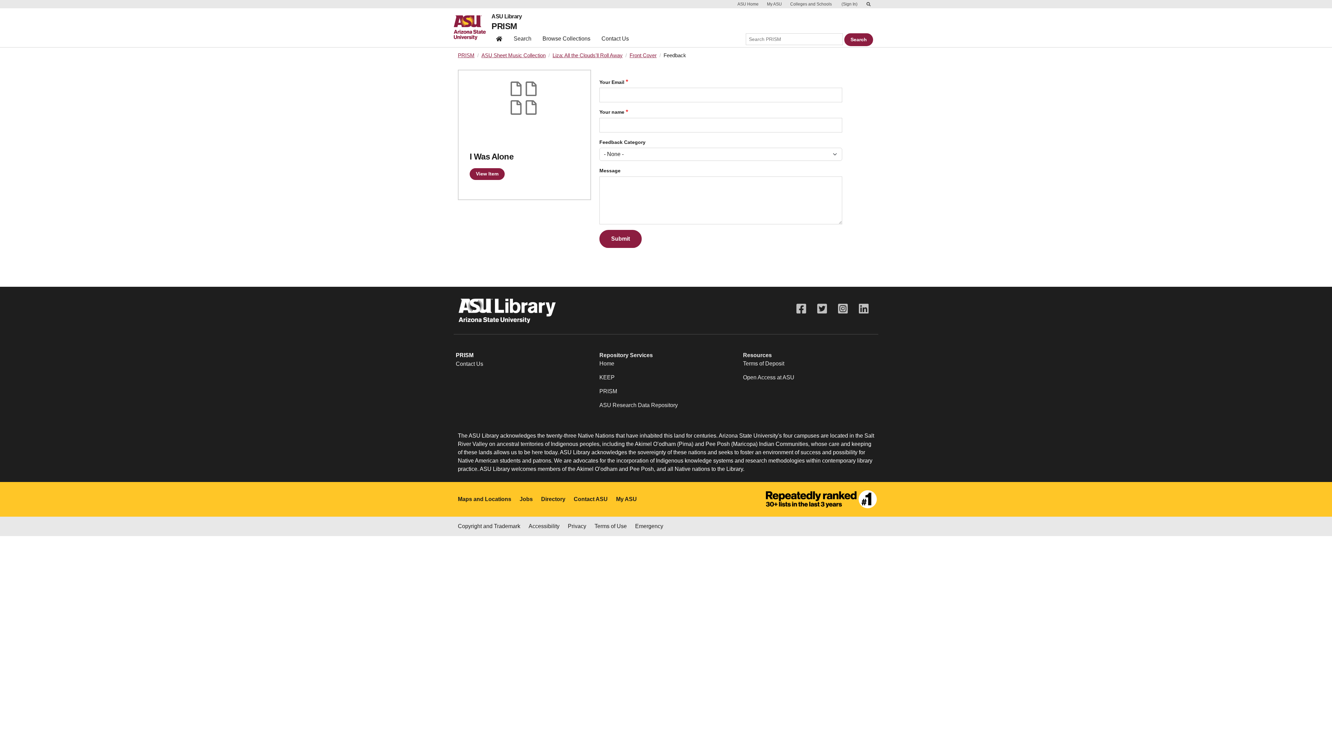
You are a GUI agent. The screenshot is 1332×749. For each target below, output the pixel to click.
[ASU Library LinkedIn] (863, 309)
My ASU (774, 4)
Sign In (849, 4)
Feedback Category (622, 142)
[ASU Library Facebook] (801, 309)
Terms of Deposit (763, 364)
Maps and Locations (484, 499)
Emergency (649, 526)
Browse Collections (566, 39)
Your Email (611, 82)
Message (610, 170)
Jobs (526, 499)
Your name (611, 112)
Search (522, 39)
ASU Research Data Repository (638, 405)
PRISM (504, 26)
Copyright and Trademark (489, 526)
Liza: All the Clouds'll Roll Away (588, 55)
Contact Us (615, 39)
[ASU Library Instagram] (842, 309)
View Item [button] (487, 174)
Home (606, 364)
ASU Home (748, 4)
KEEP (607, 377)
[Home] (473, 27)
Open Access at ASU (768, 377)
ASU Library (507, 16)
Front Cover (643, 55)
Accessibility (544, 526)
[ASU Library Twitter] (822, 309)
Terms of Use (611, 526)
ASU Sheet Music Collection (513, 55)
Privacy (577, 526)
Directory (553, 499)
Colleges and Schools (811, 4)
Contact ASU (591, 499)
